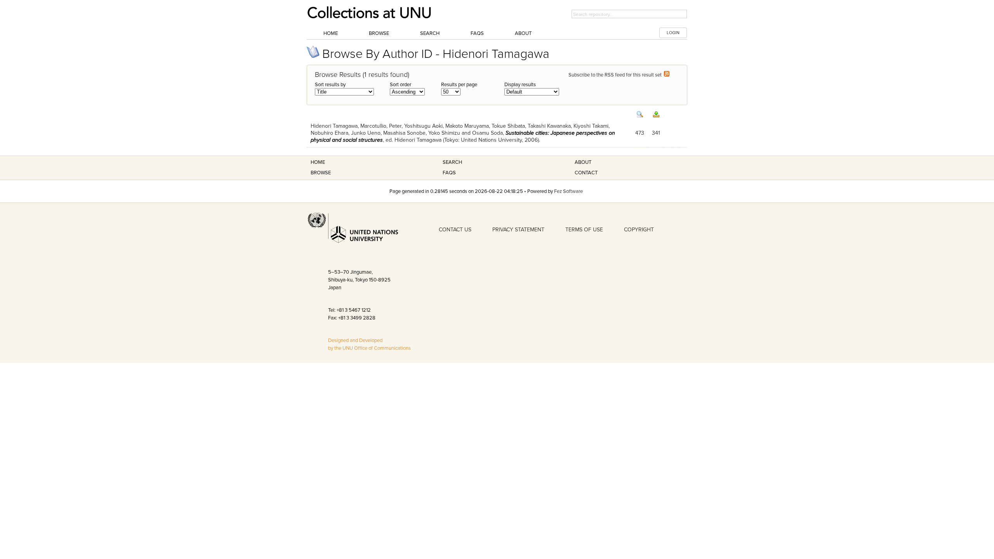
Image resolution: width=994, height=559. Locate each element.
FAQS (449, 173)
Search (430, 33)
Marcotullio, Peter (380, 126)
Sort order (400, 85)
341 (656, 133)
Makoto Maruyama (467, 126)
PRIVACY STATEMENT (518, 229)
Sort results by (330, 85)
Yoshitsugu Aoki (423, 126)
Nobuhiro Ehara (329, 133)
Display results (520, 85)
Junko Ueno (366, 133)
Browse (379, 33)
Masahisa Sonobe (404, 133)
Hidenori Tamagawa (334, 126)
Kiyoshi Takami (590, 126)
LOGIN (673, 32)
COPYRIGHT (639, 229)
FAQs (477, 33)
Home (330, 33)
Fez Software (568, 191)
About (523, 33)
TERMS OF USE (584, 229)
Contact (586, 173)
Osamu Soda (487, 133)
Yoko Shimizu (444, 133)
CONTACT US (455, 229)
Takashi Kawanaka (549, 126)
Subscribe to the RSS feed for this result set (616, 75)
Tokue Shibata (508, 126)
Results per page (459, 85)
